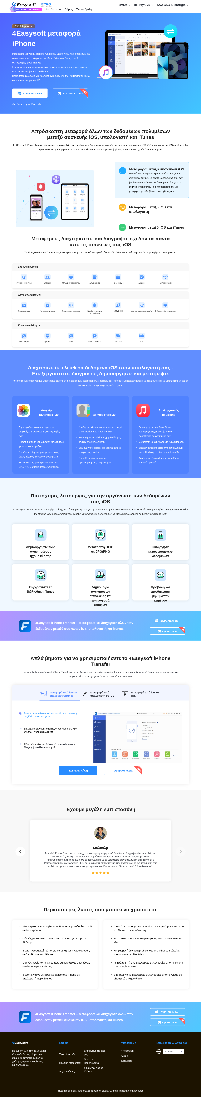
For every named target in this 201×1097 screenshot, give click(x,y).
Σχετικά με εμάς (67, 1054)
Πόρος (69, 9)
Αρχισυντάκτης (67, 1071)
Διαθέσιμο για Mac (24, 104)
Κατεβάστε (126, 1061)
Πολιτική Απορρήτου (70, 1063)
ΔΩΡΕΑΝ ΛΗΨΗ (32, 93)
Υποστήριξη (84, 9)
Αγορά (124, 1056)
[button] (181, 852)
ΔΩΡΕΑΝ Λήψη (169, 621)
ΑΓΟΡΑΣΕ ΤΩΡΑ (72, 93)
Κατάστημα (53, 9)
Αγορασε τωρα (168, 631)
